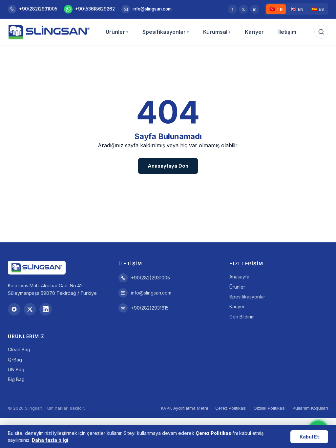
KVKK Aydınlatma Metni (184, 408)
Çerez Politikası (230, 408)
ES (317, 9)
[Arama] (321, 32)
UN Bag (16, 369)
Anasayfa (239, 276)
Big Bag (16, 379)
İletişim (287, 32)
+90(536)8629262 (95, 8)
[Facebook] (14, 309)
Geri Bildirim (242, 316)
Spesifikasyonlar (165, 32)
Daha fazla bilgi (50, 440)
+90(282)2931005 (38, 8)
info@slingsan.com (152, 8)
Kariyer (254, 32)
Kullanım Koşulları (310, 408)
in (254, 9)
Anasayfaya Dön (168, 166)
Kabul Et (309, 436)
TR (276, 9)
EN (297, 9)
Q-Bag (15, 359)
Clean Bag (19, 349)
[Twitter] (30, 309)
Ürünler (117, 32)
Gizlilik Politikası (269, 408)
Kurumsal (216, 32)
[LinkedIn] (45, 309)
